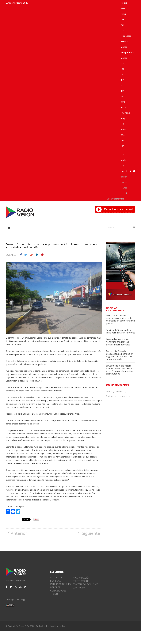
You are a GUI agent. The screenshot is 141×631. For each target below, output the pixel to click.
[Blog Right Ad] (120, 271)
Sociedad (55, 580)
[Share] (8, 511)
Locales (11, 254)
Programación (81, 577)
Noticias (109, 396)
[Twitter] (18, 511)
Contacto (79, 587)
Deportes (56, 587)
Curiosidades (58, 590)
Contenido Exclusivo (85, 584)
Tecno (54, 593)
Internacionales (59, 584)
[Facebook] (13, 511)
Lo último (123, 396)
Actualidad (57, 577)
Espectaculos (81, 581)
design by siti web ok (124, 185)
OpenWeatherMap (115, 198)
